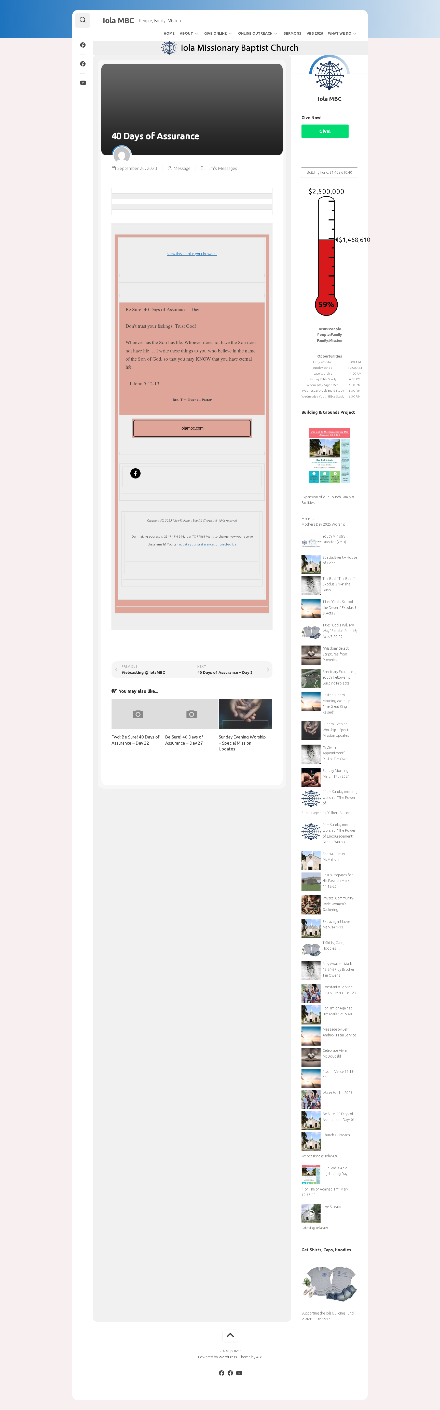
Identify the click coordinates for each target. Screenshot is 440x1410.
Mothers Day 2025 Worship (323, 524)
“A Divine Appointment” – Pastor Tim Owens (337, 753)
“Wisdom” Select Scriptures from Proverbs (336, 654)
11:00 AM (354, 373)
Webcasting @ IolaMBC (319, 1156)
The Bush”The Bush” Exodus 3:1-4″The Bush (339, 584)
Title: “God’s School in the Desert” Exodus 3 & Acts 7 (339, 607)
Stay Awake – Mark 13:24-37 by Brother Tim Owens (338, 969)
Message (181, 168)
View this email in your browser (192, 254)
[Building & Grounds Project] (329, 491)
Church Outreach (336, 1135)
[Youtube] (82, 82)
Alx (259, 1357)
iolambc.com (192, 428)
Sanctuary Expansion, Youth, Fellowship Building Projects (339, 677)
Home (169, 33)
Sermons (292, 33)
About (186, 33)
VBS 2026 (315, 33)
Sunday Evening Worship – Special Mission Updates (242, 742)
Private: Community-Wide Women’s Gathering (338, 904)
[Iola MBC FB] (82, 45)
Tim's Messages (222, 168)
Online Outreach (255, 33)
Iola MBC (118, 20)
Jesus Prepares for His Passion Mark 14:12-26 (338, 880)
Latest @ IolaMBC (315, 1228)
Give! (325, 131)
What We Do (339, 33)
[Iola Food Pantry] (82, 64)
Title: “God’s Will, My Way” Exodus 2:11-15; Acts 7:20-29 (340, 631)
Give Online (215, 33)
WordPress (228, 1357)
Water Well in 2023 (337, 1093)
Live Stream (332, 1207)
